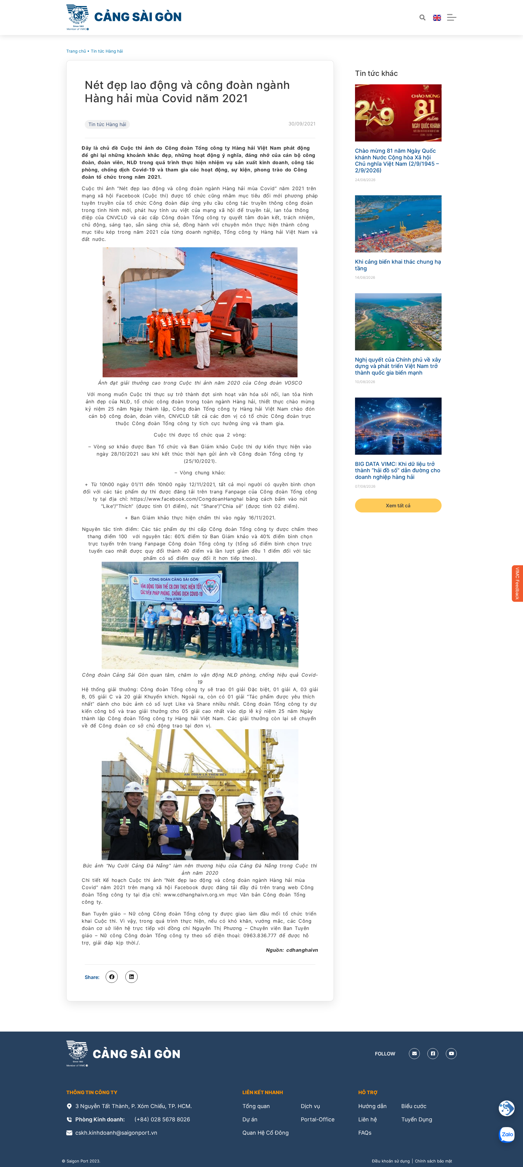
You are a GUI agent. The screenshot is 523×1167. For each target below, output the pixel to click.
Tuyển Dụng (416, 1119)
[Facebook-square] (432, 1053)
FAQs (364, 1133)
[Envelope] (414, 1053)
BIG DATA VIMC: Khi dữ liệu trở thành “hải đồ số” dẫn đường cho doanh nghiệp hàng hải (397, 470)
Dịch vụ (310, 1106)
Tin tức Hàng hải (107, 51)
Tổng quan (256, 1106)
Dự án (250, 1119)
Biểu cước (413, 1106)
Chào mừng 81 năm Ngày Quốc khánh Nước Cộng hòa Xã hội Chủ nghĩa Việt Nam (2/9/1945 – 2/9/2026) (397, 161)
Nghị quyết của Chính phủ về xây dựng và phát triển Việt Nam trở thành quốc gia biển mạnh (398, 366)
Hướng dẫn (372, 1106)
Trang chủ (76, 51)
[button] (112, 977)
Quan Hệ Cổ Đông (265, 1133)
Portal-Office (317, 1119)
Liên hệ (367, 1119)
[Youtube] (451, 1053)
